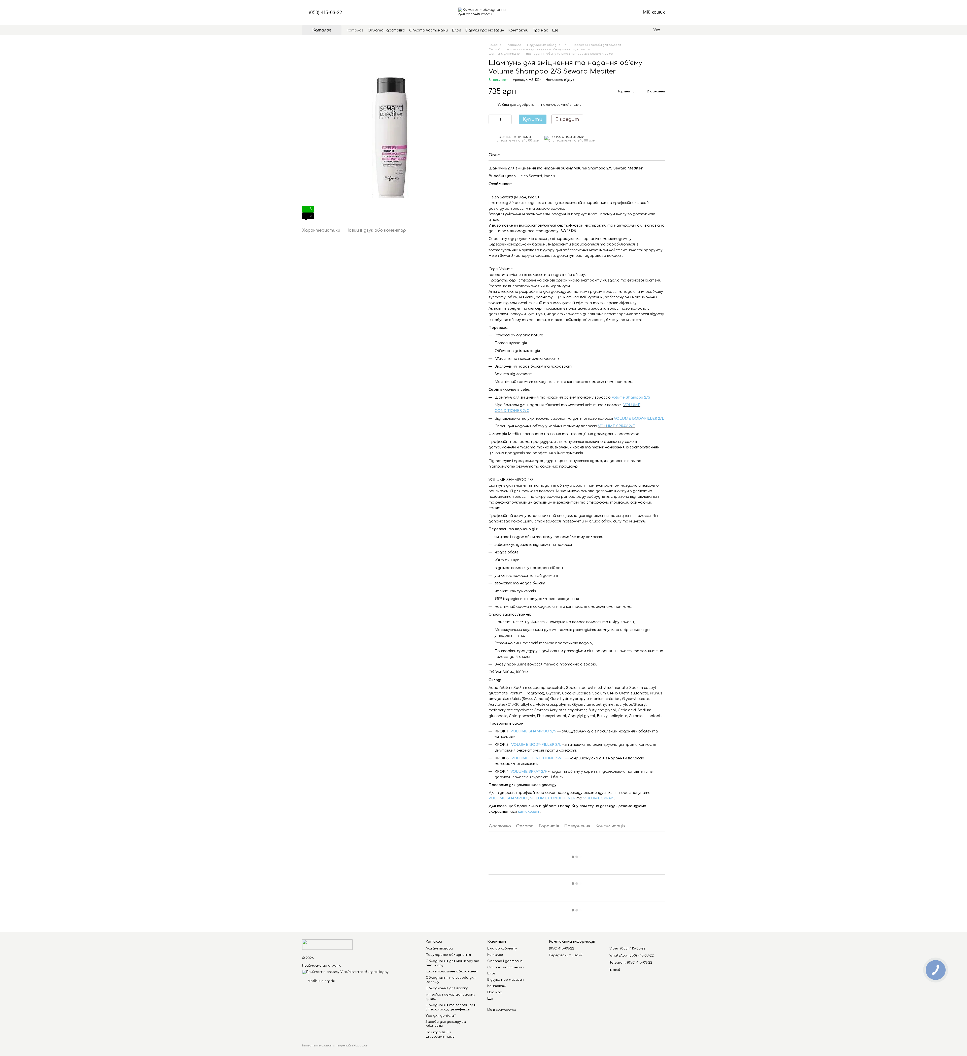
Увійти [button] (503, 105)
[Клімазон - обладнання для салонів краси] (327, 944)
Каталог (355, 30)
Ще (555, 30)
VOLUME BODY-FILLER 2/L (536, 745)
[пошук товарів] (567, 30)
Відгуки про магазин (484, 30)
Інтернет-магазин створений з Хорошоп (335, 1045)
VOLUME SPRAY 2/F (616, 426)
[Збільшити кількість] (507, 119)
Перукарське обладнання (448, 955)
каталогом (529, 812)
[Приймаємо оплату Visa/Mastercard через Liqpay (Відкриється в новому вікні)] (345, 972)
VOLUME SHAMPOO (508, 798)
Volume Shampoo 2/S (631, 397)
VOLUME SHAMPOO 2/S (533, 731)
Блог (456, 30)
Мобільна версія (321, 981)
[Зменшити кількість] (492, 119)
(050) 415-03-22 (325, 12)
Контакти (518, 30)
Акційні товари (439, 948)
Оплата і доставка (386, 30)
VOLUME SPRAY (598, 798)
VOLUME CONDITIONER (553, 798)
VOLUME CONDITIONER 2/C (538, 758)
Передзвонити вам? (565, 955)
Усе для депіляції (440, 1015)
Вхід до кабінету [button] (502, 948)
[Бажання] (610, 13)
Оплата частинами (428, 30)
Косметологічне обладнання (452, 971)
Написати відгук (559, 80)
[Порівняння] (597, 13)
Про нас (540, 30)
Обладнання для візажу (447, 988)
